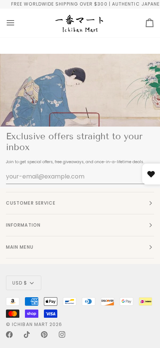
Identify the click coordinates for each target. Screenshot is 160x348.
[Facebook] (9, 334)
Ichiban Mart (30, 324)
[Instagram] (62, 334)
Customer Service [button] (30, 203)
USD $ (19, 283)
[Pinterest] (44, 334)
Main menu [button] (19, 247)
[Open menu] (10, 23)
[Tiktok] (27, 334)
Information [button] (23, 225)
